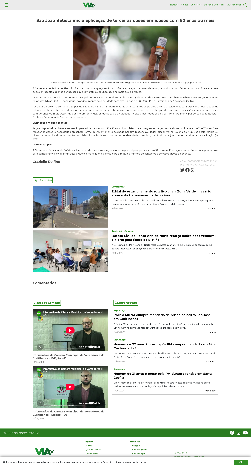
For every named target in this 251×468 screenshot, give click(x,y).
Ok (241, 462)
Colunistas (196, 5)
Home (89, 445)
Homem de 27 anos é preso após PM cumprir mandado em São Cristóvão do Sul (164, 346)
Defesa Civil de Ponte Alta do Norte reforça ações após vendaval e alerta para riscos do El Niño (164, 238)
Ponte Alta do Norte (123, 231)
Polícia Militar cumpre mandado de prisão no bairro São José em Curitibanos (162, 317)
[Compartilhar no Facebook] (187, 171)
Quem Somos (234, 5)
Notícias (174, 5)
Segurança (120, 310)
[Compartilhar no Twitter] (182, 171)
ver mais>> (212, 208)
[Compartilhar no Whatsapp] (192, 171)
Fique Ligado (139, 449)
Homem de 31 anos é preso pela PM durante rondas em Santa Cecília (163, 375)
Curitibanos (118, 187)
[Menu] (6, 5)
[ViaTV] (89, 5)
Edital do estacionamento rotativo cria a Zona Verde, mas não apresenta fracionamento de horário (161, 193)
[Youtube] (244, 433)
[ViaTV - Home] (56, 452)
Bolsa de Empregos (214, 5)
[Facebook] (231, 433)
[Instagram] (237, 433)
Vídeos (184, 5)
